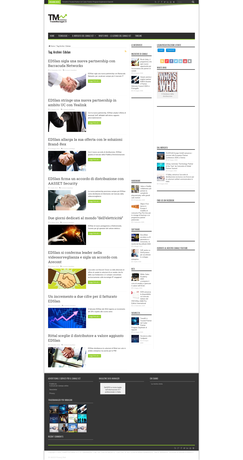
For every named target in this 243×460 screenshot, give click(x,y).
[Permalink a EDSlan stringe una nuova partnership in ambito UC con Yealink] (67, 131)
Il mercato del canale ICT (83, 35)
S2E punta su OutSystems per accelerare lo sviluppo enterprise (141, 254)
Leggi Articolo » (94, 81)
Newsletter (53, 390)
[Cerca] (193, 2)
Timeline (138, 35)
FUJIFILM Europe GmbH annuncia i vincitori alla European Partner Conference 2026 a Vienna (179, 155)
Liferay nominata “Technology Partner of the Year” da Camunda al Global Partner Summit (179, 166)
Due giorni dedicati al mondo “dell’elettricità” (85, 218)
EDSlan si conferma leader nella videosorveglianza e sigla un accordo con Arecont (82, 257)
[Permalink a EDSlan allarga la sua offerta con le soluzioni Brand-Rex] (67, 171)
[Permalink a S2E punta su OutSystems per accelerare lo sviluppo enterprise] (135, 256)
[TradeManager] (57, 26)
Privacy (52, 393)
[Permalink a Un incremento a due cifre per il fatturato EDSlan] (67, 327)
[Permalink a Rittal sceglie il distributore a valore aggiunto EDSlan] (67, 367)
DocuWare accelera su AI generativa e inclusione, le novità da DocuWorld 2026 (141, 239)
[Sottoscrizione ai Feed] (126, 51)
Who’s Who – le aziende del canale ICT (115, 35)
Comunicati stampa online (58, 386)
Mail (64, 457)
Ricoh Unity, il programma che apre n (75, 2)
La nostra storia (157, 384)
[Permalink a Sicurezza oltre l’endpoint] (135, 342)
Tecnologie (62, 35)
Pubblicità (53, 384)
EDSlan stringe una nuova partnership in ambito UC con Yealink (82, 102)
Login (161, 50)
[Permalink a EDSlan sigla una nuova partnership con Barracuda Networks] (67, 92)
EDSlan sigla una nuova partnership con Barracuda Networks (81, 63)
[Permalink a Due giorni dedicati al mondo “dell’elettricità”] (67, 244)
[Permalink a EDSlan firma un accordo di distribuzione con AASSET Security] (67, 210)
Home (52, 35)
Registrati (170, 50)
